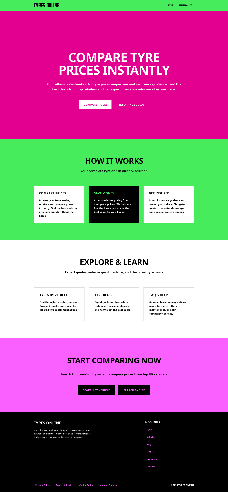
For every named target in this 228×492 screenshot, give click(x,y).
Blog (149, 444)
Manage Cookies (108, 485)
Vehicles (151, 437)
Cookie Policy (86, 485)
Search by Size (134, 390)
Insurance (185, 5)
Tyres (171, 5)
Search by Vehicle (96, 390)
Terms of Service (64, 485)
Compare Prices (95, 104)
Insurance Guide (131, 104)
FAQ (149, 451)
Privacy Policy (42, 485)
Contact (151, 466)
